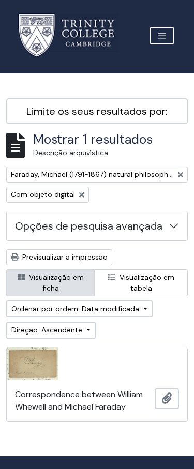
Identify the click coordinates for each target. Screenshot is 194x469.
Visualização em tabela (145, 283)
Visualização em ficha (55, 283)
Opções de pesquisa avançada (88, 226)
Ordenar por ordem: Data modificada (76, 308)
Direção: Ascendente (47, 330)
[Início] (72, 35)
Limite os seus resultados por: (97, 111)
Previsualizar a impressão (64, 257)
